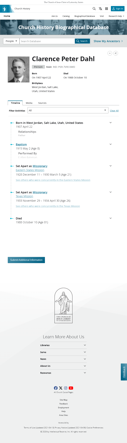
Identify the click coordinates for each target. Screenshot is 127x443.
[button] (65, 125)
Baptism (21, 144)
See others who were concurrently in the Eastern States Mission (53, 180)
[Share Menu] (115, 53)
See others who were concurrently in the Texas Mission (48, 206)
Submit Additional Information (26, 260)
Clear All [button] (114, 110)
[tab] (15, 103)
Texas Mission (24, 196)
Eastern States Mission (30, 170)
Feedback (124, 371)
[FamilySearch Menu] (109, 53)
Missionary (40, 166)
